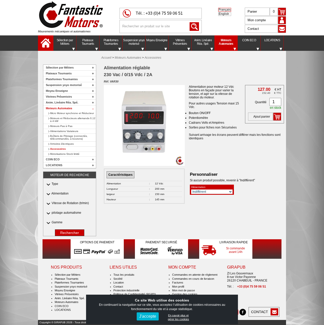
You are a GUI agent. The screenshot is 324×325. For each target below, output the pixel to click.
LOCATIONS (272, 40)
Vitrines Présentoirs (180, 42)
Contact (253, 29)
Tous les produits (123, 274)
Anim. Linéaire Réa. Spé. (203, 42)
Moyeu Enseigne (157, 40)
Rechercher (69, 233)
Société (118, 278)
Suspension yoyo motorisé (134, 42)
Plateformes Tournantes (111, 42)
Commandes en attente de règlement (194, 274)
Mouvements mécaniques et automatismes (64, 31)
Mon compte (257, 20)
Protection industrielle (126, 290)
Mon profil (178, 286)
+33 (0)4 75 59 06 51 (164, 13)
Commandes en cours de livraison (193, 278)
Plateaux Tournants (88, 42)
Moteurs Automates (226, 42)
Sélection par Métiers (65, 42)
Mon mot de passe (183, 290)
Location (118, 282)
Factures (177, 282)
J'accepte (147, 316)
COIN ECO (249, 40)
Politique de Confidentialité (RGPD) (134, 294)
